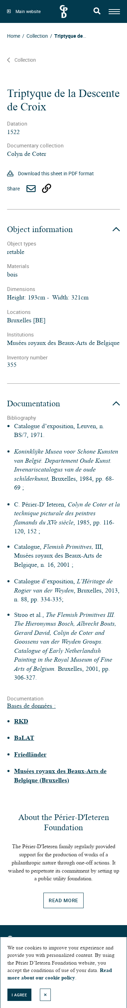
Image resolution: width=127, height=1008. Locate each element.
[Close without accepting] (45, 995)
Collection (25, 59)
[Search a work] (97, 12)
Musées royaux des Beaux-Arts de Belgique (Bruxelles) (60, 775)
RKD (21, 721)
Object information (40, 229)
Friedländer (30, 754)
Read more (64, 900)
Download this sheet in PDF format (56, 173)
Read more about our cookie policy (59, 974)
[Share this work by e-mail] (31, 188)
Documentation (33, 403)
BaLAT (24, 738)
